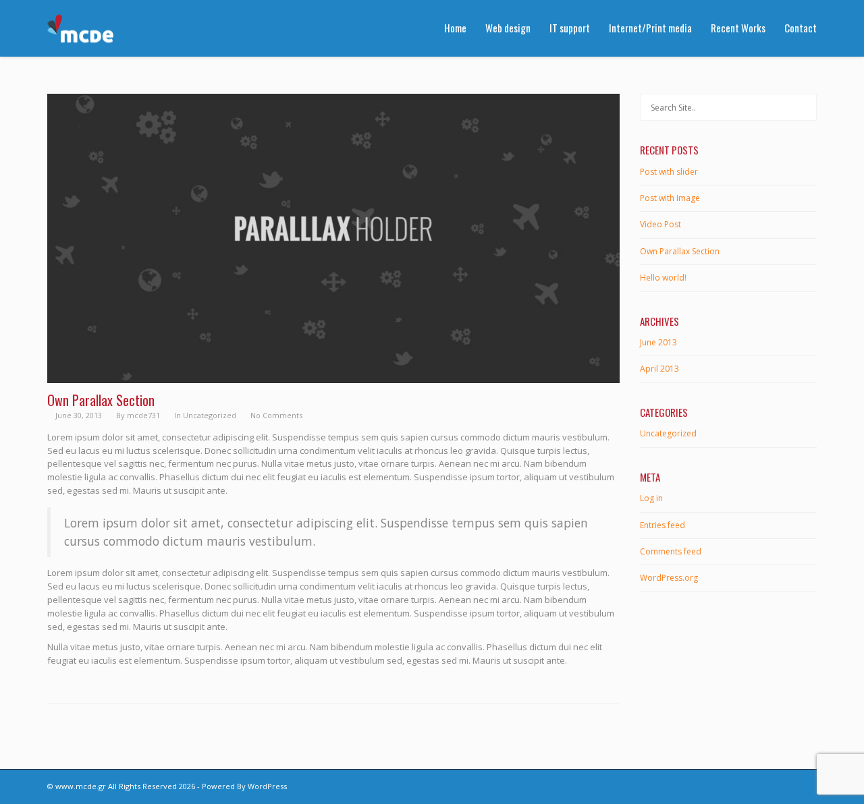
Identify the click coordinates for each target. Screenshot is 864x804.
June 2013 (658, 342)
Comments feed (670, 551)
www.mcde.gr (80, 786)
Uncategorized (209, 415)
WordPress (267, 786)
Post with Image (670, 198)
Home (455, 27)
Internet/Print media (650, 27)
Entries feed (662, 525)
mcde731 (143, 415)
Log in (651, 498)
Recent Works (738, 27)
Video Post (660, 224)
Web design (508, 27)
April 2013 (659, 368)
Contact (800, 27)
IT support (569, 27)
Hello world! (663, 277)
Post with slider (669, 171)
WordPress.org (669, 577)
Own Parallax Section (680, 251)
